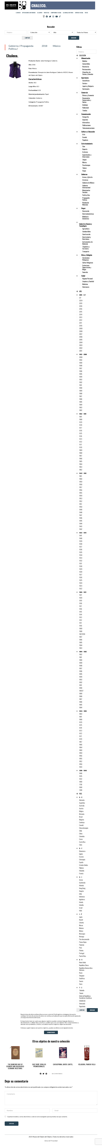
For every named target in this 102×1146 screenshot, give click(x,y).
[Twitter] (50, 16)
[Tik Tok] (60, 16)
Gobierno (14, 45)
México (56, 45)
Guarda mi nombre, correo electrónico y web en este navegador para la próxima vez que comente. (37, 1116)
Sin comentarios (57, 1073)
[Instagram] (53, 16)
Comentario (51, 1032)
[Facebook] (47, 16)
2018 (44, 45)
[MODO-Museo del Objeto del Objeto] (15, 5)
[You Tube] (56, 16)
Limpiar (27, 38)
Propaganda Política (21, 47)
